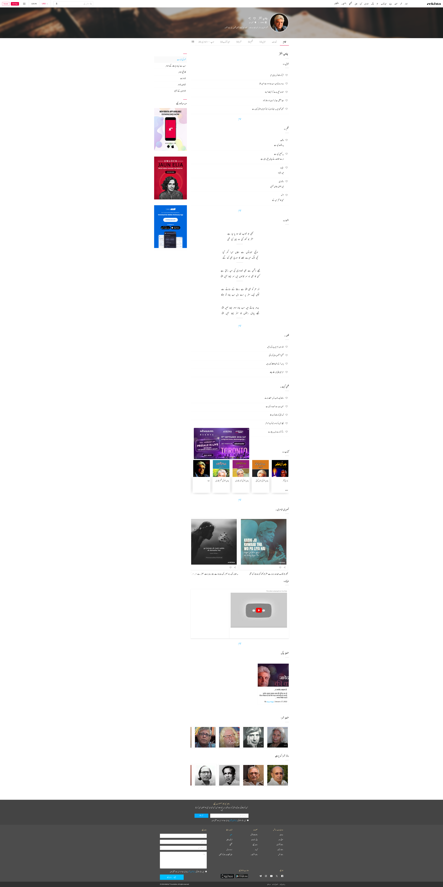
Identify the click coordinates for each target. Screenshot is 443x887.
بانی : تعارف (254, 840)
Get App (15, 4)
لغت (396, 4)
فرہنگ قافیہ (229, 840)
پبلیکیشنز (336, 4)
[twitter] (277, 876)
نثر (377, 4)
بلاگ (372, 4)
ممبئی (252, 22)
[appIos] (227, 876)
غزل (262, 41)
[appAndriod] (241, 876)
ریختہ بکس (280, 855)
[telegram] (260, 876)
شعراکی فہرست (181, 59)
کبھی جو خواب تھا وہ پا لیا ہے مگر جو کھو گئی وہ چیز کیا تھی (268, 573)
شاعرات (183, 78)
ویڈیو (390, 4)
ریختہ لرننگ (280, 850)
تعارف (274, 41)
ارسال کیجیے (169, 877)
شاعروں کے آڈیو (180, 90)
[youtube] (271, 876)
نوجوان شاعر (182, 84)
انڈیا (250, 22)
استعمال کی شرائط (275, 884)
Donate (6, 4)
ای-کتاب (225, 41)
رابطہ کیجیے (255, 845)
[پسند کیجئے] (254, 18)
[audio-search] (56, 3)
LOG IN (34, 4)
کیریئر (256, 850)
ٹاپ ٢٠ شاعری (206, 41)
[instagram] (266, 876)
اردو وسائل (229, 850)
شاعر (406, 4)
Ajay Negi (270, 702)
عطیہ (231, 835)
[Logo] (434, 4)
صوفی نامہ (280, 840)
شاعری (366, 4)
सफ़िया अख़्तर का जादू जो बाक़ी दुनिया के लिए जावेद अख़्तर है (280, 690)
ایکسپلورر (343, 4)
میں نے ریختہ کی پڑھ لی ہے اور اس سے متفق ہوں (229, 820)
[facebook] (282, 876)
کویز (361, 4)
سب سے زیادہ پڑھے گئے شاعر (176, 65)
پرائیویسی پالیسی (233, 820)
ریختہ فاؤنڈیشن (254, 835)
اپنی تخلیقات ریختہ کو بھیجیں (225, 855)
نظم (250, 41)
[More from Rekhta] (24, 4)
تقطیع (350, 4)
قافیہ (356, 4)
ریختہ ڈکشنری (280, 845)
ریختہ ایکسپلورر (254, 855)
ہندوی (281, 835)
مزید (330, 4)
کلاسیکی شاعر (182, 72)
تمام (284, 41)
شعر (238, 41)
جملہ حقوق (269, 884)
